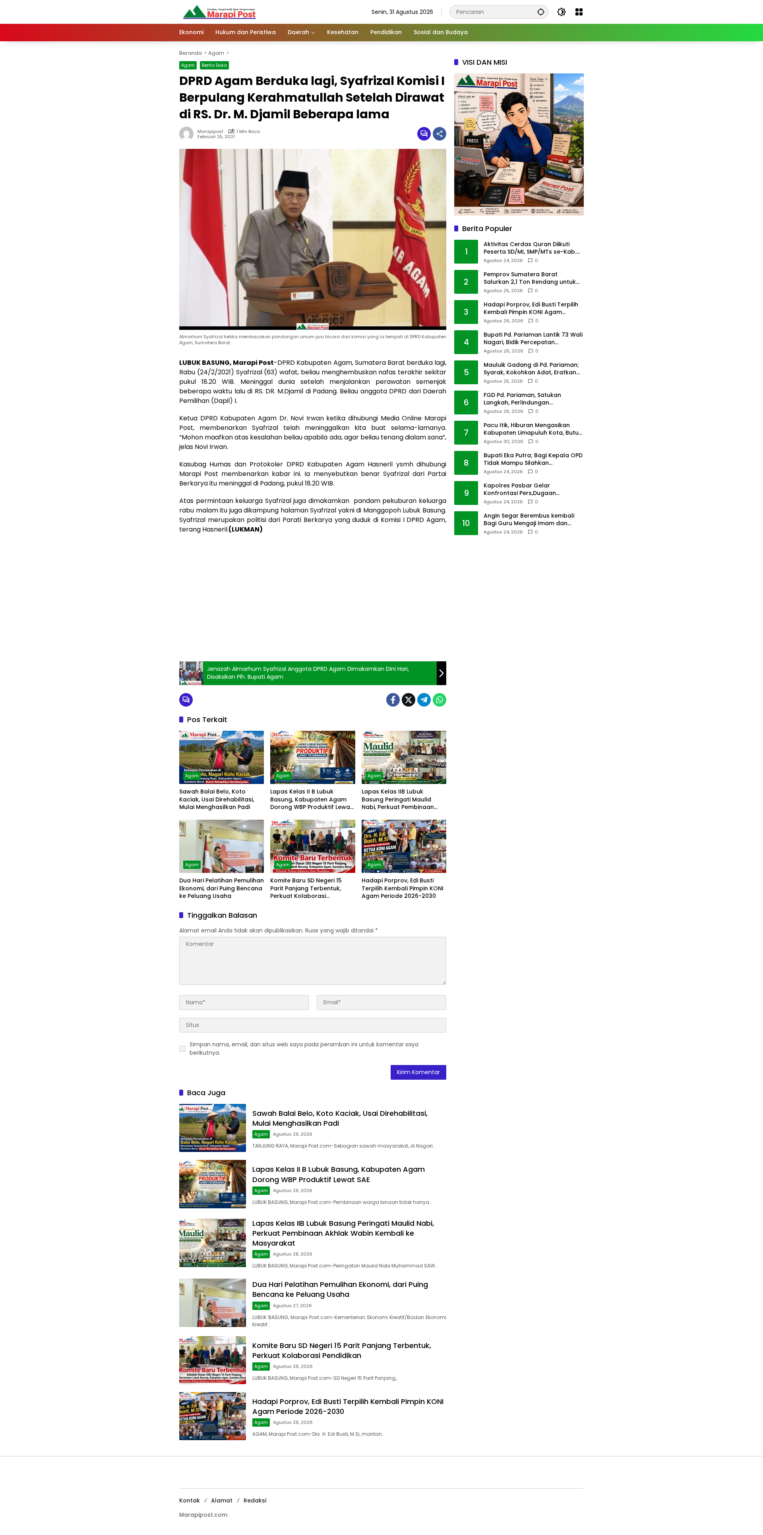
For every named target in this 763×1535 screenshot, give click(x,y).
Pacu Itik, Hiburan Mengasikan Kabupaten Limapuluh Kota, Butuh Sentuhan (533, 429)
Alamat (221, 1500)
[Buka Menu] (579, 12)
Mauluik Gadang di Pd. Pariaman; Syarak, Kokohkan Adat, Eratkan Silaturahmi (531, 369)
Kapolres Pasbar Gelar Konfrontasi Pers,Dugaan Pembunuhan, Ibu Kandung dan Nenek (529, 489)
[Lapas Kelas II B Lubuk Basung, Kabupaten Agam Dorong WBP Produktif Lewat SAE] (312, 757)
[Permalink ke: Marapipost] (188, 134)
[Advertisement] (312, 597)
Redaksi (255, 1500)
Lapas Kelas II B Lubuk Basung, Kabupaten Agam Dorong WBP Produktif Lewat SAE (311, 799)
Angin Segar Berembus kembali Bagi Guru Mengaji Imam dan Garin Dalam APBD (529, 520)
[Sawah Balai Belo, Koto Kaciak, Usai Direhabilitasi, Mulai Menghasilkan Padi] (221, 757)
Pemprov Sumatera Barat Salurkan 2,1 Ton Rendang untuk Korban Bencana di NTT (530, 278)
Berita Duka (214, 65)
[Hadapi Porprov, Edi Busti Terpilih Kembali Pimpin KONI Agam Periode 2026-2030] (404, 846)
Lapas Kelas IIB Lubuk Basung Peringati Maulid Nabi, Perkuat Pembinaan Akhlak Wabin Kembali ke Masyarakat (398, 799)
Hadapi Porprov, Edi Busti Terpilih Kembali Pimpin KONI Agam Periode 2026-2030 (402, 888)
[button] (541, 11)
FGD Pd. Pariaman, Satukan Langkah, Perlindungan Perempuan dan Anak (522, 399)
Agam (188, 65)
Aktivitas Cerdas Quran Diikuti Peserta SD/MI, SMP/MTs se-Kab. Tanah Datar (530, 248)
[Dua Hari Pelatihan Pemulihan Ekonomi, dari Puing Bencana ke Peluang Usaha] (221, 846)
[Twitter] (408, 700)
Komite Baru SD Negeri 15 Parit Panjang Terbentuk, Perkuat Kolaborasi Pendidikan (306, 888)
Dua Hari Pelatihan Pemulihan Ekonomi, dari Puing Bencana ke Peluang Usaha (221, 888)
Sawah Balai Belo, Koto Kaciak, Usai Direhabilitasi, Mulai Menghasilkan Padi (216, 799)
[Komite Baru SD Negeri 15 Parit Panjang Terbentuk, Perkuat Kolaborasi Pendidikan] (312, 846)
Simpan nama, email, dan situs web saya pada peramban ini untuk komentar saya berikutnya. (304, 1048)
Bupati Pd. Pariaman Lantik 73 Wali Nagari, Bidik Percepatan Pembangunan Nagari (533, 339)
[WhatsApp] (439, 700)
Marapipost (210, 131)
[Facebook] (393, 700)
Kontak (189, 1500)
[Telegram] (424, 700)
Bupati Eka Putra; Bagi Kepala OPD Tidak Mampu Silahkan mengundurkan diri (533, 459)
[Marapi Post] (219, 11)
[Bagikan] (439, 134)
